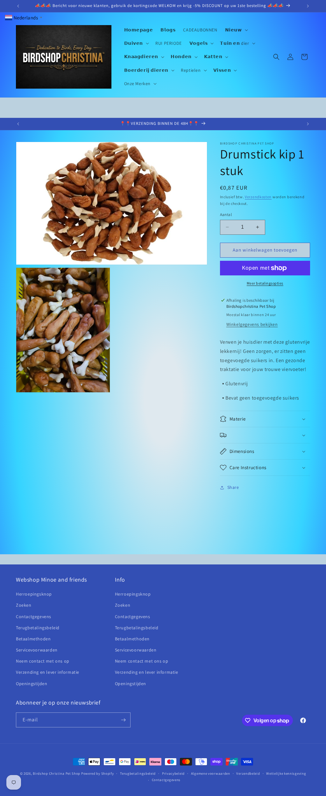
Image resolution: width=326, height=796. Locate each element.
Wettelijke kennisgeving (286, 773)
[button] (236, 30)
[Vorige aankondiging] (18, 6)
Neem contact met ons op (42, 661)
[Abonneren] (123, 719)
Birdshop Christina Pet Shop (56, 773)
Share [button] (233, 487)
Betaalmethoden (33, 639)
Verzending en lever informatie (47, 672)
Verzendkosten (258, 196)
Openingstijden (31, 683)
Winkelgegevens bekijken (252, 324)
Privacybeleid (173, 773)
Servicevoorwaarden (37, 650)
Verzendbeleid (248, 773)
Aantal (226, 214)
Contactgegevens (33, 616)
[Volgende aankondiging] (308, 6)
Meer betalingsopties (265, 283)
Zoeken (24, 605)
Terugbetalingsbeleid (38, 628)
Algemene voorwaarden (210, 773)
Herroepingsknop (34, 594)
